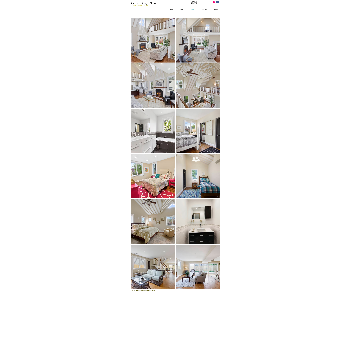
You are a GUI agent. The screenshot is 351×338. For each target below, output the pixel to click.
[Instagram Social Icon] (214, 2)
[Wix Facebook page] (217, 2)
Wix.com (154, 290)
